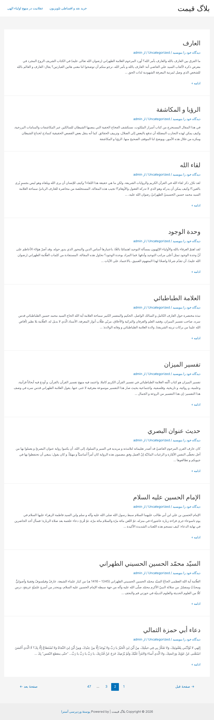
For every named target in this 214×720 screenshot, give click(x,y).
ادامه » (195, 83)
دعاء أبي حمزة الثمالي (171, 630)
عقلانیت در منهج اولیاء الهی (25, 8)
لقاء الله (190, 165)
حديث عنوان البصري (174, 430)
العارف (191, 43)
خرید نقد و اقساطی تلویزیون (68, 8)
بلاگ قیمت (194, 8)
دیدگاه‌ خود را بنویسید (186, 52)
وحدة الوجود (184, 231)
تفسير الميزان (182, 364)
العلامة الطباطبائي (177, 298)
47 (89, 686)
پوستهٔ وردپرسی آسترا (75, 712)
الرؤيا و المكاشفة (178, 109)
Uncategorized (159, 52)
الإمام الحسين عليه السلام (166, 497)
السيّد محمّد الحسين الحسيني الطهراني (149, 563)
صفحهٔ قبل (184, 686)
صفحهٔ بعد (29, 686)
